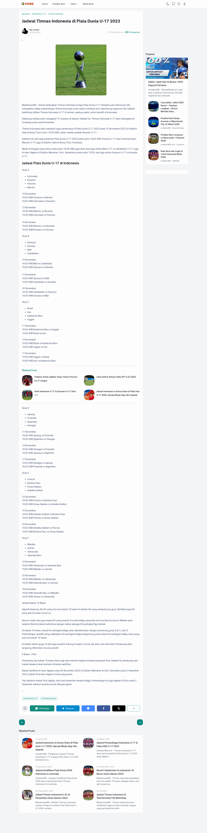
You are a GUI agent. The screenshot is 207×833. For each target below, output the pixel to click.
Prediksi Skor (59, 4)
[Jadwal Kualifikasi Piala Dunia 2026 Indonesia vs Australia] (27, 775)
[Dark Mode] (167, 3)
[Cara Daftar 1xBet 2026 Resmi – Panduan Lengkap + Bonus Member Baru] (153, 111)
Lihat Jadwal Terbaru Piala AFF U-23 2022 (116, 377)
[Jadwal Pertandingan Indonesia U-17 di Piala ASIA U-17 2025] (88, 747)
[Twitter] (119, 708)
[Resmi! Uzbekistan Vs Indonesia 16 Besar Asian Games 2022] (88, 775)
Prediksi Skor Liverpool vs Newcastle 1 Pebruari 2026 (172, 138)
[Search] (179, 3)
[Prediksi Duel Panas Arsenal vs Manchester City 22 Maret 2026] (153, 126)
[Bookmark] (25, 709)
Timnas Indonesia (49, 698)
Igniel (170, 825)
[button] (131, 32)
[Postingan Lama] (22, 722)
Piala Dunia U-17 (31, 698)
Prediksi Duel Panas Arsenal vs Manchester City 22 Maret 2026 (172, 121)
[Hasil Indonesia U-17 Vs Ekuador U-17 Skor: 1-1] (27, 399)
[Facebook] (103, 708)
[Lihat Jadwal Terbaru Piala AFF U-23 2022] (89, 385)
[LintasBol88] (27, 4)
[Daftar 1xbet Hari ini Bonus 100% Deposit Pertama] (167, 78)
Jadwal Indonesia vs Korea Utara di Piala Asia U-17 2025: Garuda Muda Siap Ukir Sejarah (56, 746)
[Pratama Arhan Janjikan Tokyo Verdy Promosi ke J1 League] (27, 385)
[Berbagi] (133, 708)
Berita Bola (88, 4)
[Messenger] (88, 708)
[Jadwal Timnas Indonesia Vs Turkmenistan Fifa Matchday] (88, 799)
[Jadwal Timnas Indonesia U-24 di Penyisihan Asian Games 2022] (27, 799)
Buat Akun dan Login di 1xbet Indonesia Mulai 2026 (171, 154)
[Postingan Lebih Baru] (140, 722)
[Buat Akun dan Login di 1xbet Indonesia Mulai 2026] (153, 159)
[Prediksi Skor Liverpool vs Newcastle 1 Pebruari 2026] (153, 143)
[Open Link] (184, 3)
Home (45, 4)
